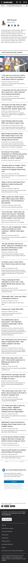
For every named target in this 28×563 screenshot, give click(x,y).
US (2, 506)
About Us (4, 525)
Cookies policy (5, 538)
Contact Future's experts (7, 528)
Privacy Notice (19, 485)
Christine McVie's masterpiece (14, 5)
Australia (7, 506)
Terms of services (18, 484)
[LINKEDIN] (11, 25)
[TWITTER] (8, 25)
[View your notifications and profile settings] (17, 2)
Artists (2, 56)
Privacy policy (5, 534)
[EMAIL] (18, 25)
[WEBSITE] (15, 25)
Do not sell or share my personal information (12, 550)
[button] (2, 2)
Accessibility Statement (7, 544)
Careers (3, 547)
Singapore (12, 506)
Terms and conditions (7, 531)
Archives (22, 461)
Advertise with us (6, 541)
